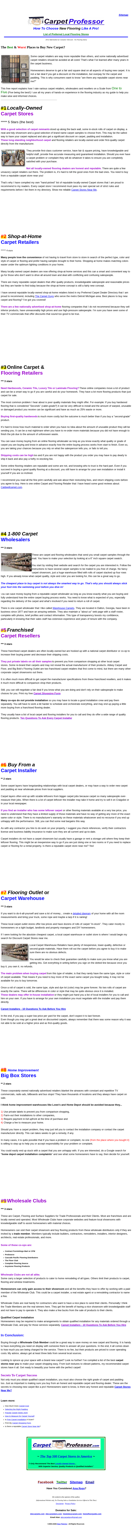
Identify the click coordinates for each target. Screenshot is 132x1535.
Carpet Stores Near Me (84, 189)
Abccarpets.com (37, 1514)
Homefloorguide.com (92, 1514)
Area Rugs (78, 1488)
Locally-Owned (62, 1464)
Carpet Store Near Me (30, 1426)
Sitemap (76, 1482)
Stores (72, 1464)
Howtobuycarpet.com (72, 1514)
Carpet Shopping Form (21, 1423)
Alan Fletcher (62, 1524)
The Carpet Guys (44, 296)
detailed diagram (82, 913)
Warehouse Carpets (63, 608)
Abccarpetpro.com (53, 1514)
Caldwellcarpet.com (11, 487)
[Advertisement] (66, 5)
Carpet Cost (24, 1406)
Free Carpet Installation (16, 1420)
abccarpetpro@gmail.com (71, 1517)
